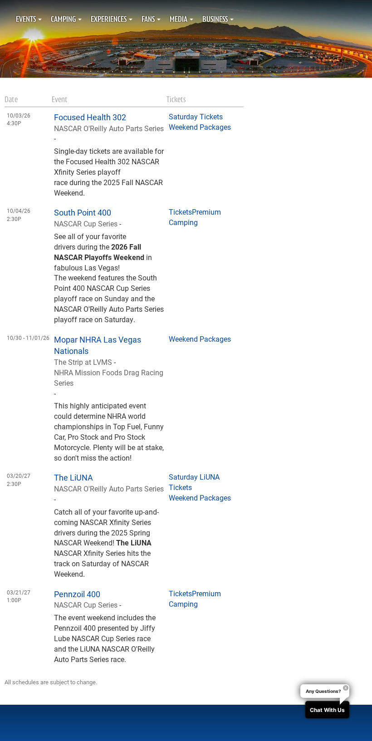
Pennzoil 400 (77, 594)
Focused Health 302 (90, 117)
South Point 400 (82, 212)
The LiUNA (73, 477)
